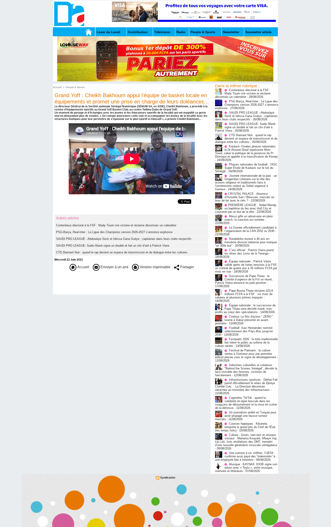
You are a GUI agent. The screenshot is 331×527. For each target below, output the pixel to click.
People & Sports (202, 32)
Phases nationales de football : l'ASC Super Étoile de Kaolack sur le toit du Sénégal (246, 168)
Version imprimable (154, 267)
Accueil (57, 87)
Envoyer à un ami (114, 267)
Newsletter (231, 32)
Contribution (137, 32)
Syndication (167, 477)
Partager (186, 267)
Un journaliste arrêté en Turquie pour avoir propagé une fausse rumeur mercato (245, 416)
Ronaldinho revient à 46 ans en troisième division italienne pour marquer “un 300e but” (246, 242)
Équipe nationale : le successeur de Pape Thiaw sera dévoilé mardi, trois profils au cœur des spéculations (245, 309)
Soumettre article (258, 32)
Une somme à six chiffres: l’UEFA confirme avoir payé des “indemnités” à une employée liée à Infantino (245, 456)
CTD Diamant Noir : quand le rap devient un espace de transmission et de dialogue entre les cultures (121, 252)
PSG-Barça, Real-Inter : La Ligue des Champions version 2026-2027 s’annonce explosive (114, 232)
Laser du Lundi (108, 32)
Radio (181, 32)
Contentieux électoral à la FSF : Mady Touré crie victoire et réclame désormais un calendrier (116, 225)
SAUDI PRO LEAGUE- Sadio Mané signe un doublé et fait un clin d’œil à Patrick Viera (112, 245)
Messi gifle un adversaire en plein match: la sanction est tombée (248, 218)
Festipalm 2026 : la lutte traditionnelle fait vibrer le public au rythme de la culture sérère (246, 342)
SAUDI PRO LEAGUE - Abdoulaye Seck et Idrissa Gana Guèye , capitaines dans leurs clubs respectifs (123, 239)
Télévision (162, 32)
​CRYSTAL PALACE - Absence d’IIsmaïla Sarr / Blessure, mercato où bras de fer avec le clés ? (244, 197)
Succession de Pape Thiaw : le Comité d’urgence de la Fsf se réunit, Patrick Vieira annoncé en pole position (244, 279)
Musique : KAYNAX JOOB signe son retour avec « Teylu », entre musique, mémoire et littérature (246, 468)
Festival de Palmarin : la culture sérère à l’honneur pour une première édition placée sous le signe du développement (245, 354)
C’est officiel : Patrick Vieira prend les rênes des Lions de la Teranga (249, 251)
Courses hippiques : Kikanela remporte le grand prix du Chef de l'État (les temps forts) (245, 427)
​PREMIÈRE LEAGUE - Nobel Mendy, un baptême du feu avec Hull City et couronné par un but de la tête (246, 208)
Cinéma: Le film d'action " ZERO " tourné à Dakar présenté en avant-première (244, 320)
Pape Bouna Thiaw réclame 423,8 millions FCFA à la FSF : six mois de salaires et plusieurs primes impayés (244, 294)
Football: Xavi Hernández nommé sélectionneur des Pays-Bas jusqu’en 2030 (244, 331)
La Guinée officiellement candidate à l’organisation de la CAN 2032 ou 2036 (250, 229)
